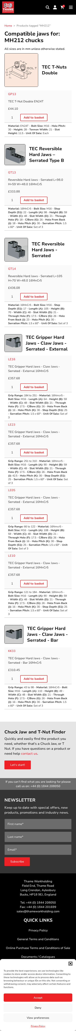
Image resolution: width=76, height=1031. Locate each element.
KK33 (11, 651)
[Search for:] (47, 7)
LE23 (11, 425)
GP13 (12, 94)
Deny (38, 1008)
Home (8, 25)
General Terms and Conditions (38, 939)
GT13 (12, 172)
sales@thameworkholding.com (38, 911)
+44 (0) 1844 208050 (45, 786)
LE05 (11, 490)
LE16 (11, 359)
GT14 (12, 269)
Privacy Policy (38, 1026)
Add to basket (34, 118)
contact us (29, 753)
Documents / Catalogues (38, 957)
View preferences (38, 1018)
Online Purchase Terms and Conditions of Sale (38, 948)
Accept (38, 998)
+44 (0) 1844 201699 (41, 907)
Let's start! (17, 765)
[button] (70, 963)
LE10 (11, 556)
